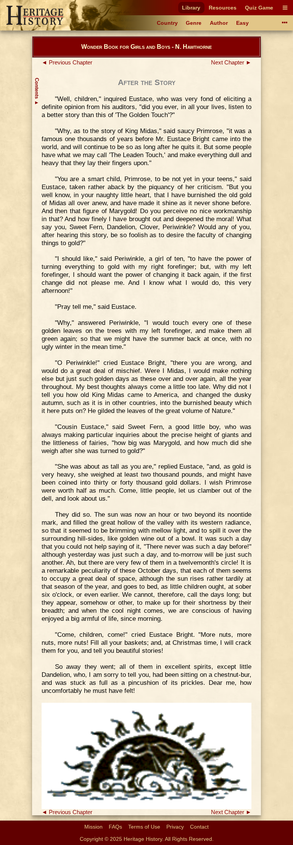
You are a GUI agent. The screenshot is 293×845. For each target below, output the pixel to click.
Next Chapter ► (231, 62)
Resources (223, 8)
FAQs (115, 827)
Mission (93, 827)
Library (191, 8)
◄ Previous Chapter (67, 62)
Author (219, 23)
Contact (199, 827)
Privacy (175, 827)
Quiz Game (259, 8)
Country (167, 23)
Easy (242, 23)
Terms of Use (144, 827)
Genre (193, 23)
